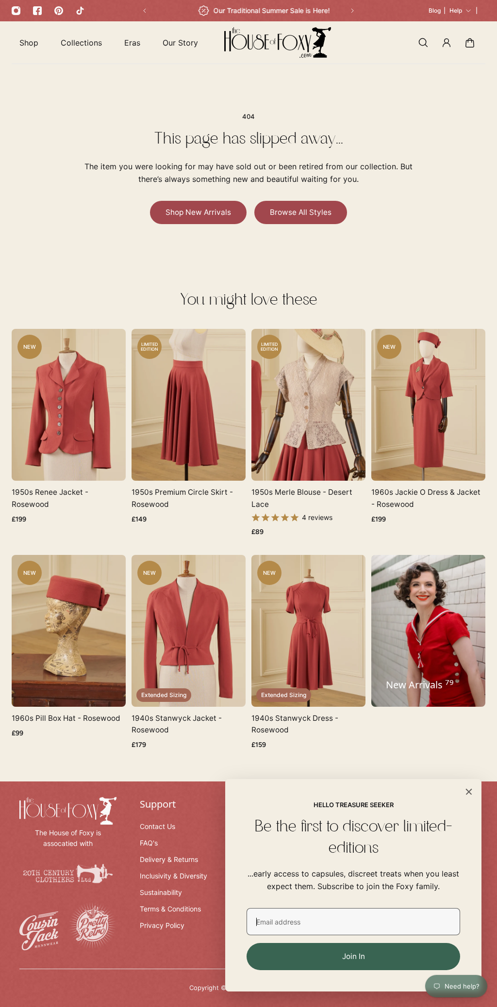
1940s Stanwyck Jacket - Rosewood (177, 724)
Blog (435, 10)
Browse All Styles (300, 212)
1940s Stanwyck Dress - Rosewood (294, 724)
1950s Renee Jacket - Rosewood (50, 497)
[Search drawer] (423, 42)
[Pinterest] (58, 10)
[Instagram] (16, 10)
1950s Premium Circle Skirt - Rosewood (182, 497)
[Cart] (469, 42)
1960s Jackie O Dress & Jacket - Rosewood (425, 497)
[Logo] (277, 42)
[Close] (469, 791)
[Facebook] (37, 10)
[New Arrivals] (428, 631)
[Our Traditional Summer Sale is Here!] (264, 10)
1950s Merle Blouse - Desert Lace (301, 497)
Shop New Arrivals (198, 212)
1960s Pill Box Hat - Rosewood (66, 718)
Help (455, 10)
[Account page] (446, 42)
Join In (353, 956)
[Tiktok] (80, 10)
